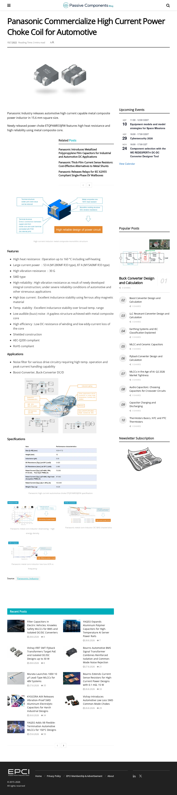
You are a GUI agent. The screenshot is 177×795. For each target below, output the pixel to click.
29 (100, 708)
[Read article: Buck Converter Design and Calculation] (144, 255)
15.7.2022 (12, 42)
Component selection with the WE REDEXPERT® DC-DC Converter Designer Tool (148, 152)
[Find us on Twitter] (140, 776)
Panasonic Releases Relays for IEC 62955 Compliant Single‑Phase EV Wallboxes (83, 173)
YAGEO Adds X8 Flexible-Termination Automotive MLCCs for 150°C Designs (41, 726)
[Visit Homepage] (88, 5)
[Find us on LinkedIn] (134, 776)
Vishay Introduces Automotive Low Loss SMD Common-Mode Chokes (98, 700)
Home (38, 776)
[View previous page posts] (57, 745)
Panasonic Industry (28, 578)
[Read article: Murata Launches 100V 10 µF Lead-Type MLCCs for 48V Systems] (16, 678)
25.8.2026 (34, 734)
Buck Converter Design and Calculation (136, 280)
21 (100, 666)
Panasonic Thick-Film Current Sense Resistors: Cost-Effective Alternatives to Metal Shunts (86, 164)
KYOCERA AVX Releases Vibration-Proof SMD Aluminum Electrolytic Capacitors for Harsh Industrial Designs (40, 704)
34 (44, 715)
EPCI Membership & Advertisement (84, 776)
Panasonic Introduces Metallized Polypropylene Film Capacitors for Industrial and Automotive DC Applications (85, 153)
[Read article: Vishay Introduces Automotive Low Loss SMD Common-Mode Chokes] (71, 701)
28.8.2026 (34, 636)
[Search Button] (168, 5)
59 (44, 734)
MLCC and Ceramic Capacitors (146, 344)
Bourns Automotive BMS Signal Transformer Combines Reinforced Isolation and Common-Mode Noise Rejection (97, 655)
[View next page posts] (63, 745)
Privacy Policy (54, 776)
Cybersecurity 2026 (141, 138)
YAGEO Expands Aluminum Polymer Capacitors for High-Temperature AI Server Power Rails (96, 629)
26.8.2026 (90, 689)
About (111, 776)
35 (44, 685)
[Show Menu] (9, 5)
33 (100, 689)
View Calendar (127, 163)
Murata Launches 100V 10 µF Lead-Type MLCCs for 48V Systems (42, 677)
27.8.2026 (90, 666)
